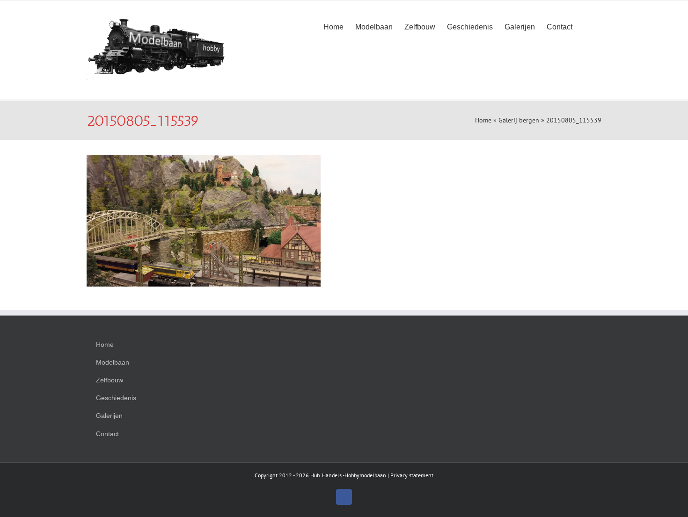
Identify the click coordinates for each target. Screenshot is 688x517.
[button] (587, 26)
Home (483, 120)
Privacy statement (411, 475)
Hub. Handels (326, 475)
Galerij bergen (518, 120)
